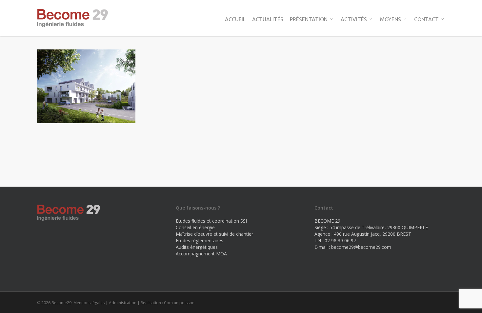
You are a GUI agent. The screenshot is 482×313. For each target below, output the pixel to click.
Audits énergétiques (197, 247)
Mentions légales (89, 302)
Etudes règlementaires (199, 240)
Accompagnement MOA (201, 253)
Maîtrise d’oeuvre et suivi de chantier (214, 234)
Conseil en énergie (195, 227)
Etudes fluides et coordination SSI (211, 221)
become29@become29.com (361, 247)
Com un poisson (179, 302)
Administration (122, 302)
